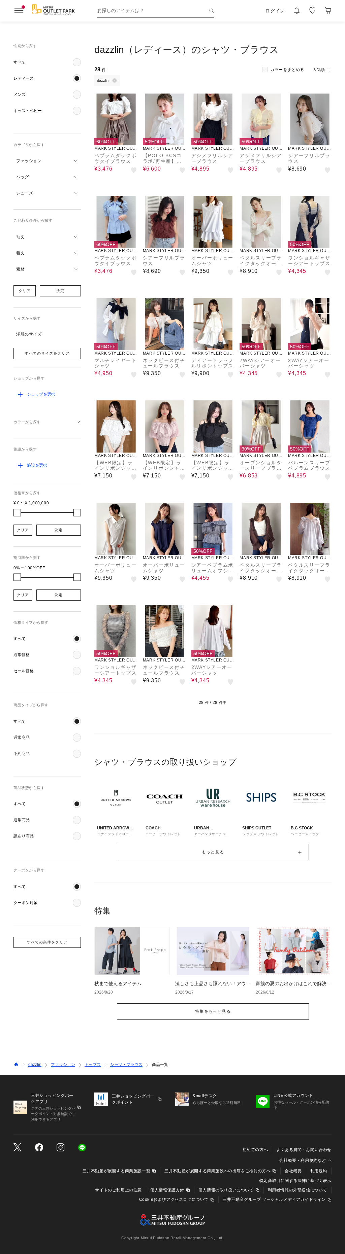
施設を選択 (37, 465)
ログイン (275, 10)
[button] (47, 62)
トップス (93, 1064)
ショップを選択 (41, 394)
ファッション (63, 1064)
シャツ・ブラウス (126, 1064)
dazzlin (34, 1064)
